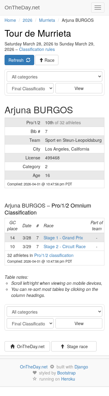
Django (81, 367)
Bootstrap (66, 373)
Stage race (76, 346)
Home (10, 20)
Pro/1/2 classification (54, 255)
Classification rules (37, 49)
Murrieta (47, 20)
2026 (27, 20)
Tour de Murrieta (38, 32)
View (79, 88)
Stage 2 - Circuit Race (65, 246)
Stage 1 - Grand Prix (63, 238)
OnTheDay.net (23, 8)
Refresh (17, 60)
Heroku (68, 379)
